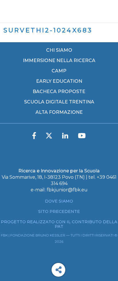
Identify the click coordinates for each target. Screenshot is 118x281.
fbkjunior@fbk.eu (67, 190)
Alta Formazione (59, 112)
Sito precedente (59, 211)
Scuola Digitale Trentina (59, 102)
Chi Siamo (59, 50)
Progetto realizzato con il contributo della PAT (59, 224)
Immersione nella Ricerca (59, 60)
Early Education (59, 81)
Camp (59, 71)
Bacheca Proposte (59, 91)
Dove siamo (59, 201)
